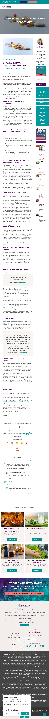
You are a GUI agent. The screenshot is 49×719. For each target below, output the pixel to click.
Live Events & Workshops (14, 637)
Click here (28, 434)
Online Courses (14, 635)
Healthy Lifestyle (42, 112)
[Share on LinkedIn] (26, 717)
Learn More (41, 64)
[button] (46, 6)
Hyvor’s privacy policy (25, 433)
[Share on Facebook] (21, 717)
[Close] (29, 696)
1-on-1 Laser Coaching (14, 633)
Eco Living (42, 99)
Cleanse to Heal (22, 282)
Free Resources (14, 642)
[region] (17, 706)
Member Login (42, 2)
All (42, 88)
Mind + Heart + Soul (42, 116)
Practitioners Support (14, 639)
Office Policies (41, 713)
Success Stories (42, 120)
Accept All (25, 713)
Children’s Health (42, 96)
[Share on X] (23, 717)
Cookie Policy (21, 710)
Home (4, 59)
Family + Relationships (42, 103)
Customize (8, 713)
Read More (41, 159)
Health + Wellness (10, 59)
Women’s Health (42, 124)
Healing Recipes (42, 92)
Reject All (17, 713)
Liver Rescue (23, 352)
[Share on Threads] (28, 717)
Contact (14, 644)
